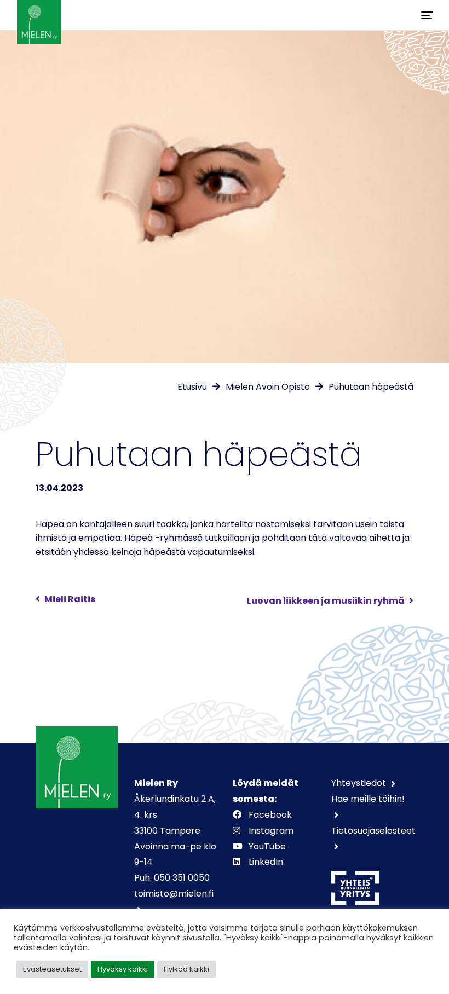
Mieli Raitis (69, 599)
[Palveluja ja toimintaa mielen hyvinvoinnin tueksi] (39, 15)
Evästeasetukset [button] (52, 969)
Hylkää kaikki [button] (186, 969)
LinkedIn (265, 862)
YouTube (267, 846)
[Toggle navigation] (427, 15)
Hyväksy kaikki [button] (122, 969)
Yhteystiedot (359, 783)
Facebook (270, 814)
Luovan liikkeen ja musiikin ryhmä (326, 600)
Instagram (271, 830)
